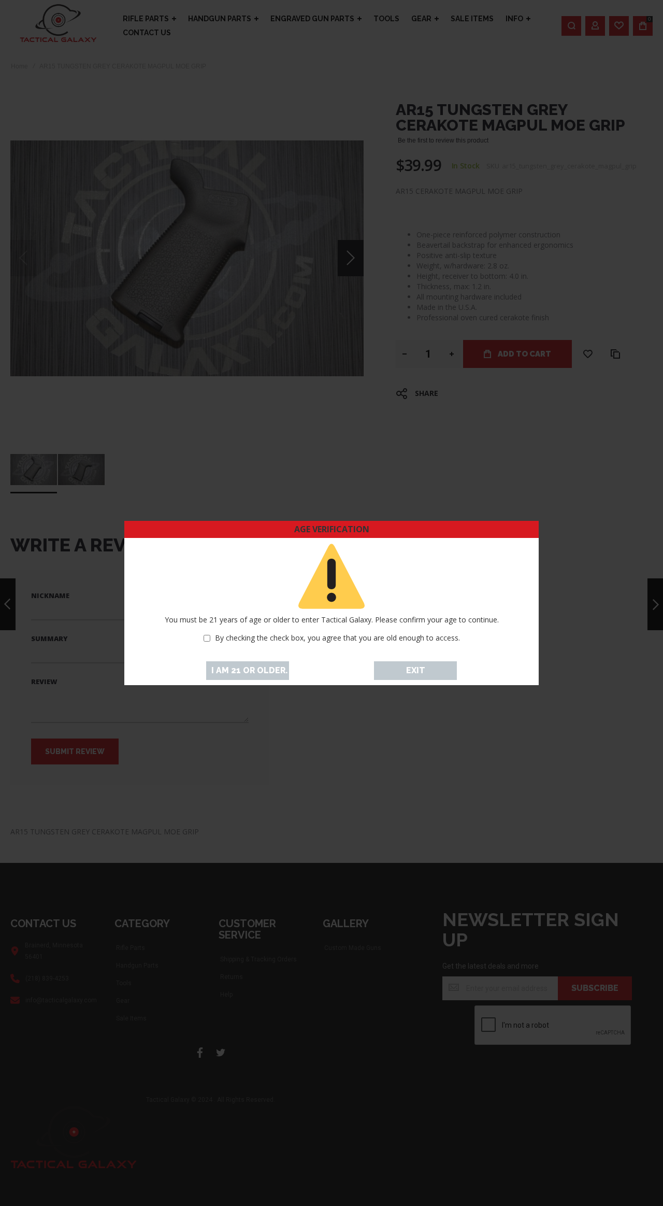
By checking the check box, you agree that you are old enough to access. (337, 638)
